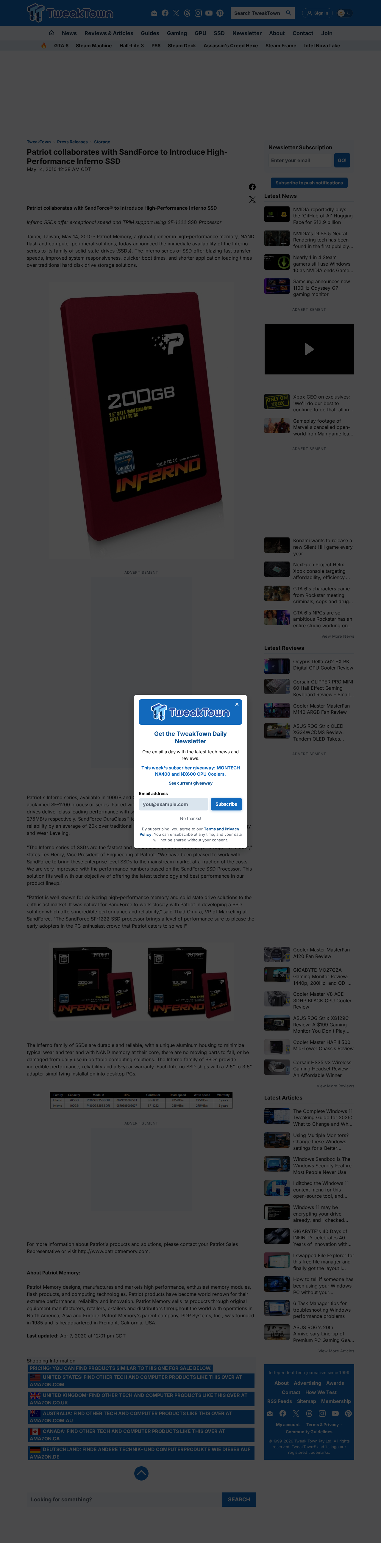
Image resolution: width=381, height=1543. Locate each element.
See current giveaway (191, 782)
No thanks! (190, 818)
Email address (153, 793)
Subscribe (226, 804)
